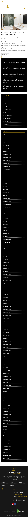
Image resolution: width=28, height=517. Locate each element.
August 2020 (6, 318)
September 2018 (7, 385)
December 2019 (7, 341)
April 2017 (5, 435)
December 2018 (7, 376)
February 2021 (6, 300)
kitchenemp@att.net (21, 496)
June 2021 (5, 289)
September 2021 (7, 280)
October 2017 (6, 417)
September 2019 (7, 350)
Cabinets (3, 482)
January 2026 (6, 151)
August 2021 (6, 283)
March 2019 (5, 367)
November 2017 (7, 414)
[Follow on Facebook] (15, 504)
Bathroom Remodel (8, 98)
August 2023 (6, 213)
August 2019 (6, 353)
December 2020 (7, 306)
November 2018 (7, 379)
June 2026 (5, 137)
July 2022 (5, 251)
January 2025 (6, 163)
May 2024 (5, 186)
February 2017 (6, 440)
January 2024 (6, 198)
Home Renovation (7, 106)
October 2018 (6, 382)
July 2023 (5, 215)
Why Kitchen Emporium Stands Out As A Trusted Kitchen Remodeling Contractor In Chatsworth (13, 86)
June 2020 (5, 324)
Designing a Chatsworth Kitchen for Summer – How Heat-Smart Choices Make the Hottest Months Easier (14, 68)
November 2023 (7, 204)
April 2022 (5, 259)
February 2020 (6, 335)
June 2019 (5, 359)
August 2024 (6, 178)
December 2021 (7, 271)
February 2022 (6, 265)
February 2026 (6, 148)
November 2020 (7, 309)
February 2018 (6, 405)
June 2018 (5, 394)
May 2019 (5, 362)
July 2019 (5, 356)
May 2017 (5, 432)
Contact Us (12, 485)
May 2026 (5, 140)
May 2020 (5, 327)
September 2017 (7, 420)
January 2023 (6, 233)
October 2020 (6, 312)
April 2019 (5, 364)
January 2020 (6, 338)
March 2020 (6, 332)
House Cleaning (7, 109)
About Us (3, 485)
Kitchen (4, 112)
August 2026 (6, 134)
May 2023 (5, 221)
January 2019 (6, 373)
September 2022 (7, 245)
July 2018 (5, 391)
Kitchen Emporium (7, 115)
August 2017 (6, 423)
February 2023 (6, 230)
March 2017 (5, 438)
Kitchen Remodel (7, 121)
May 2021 (5, 291)
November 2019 (7, 344)
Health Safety (6, 103)
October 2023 (6, 207)
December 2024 (7, 166)
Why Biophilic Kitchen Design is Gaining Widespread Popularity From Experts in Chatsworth (13, 80)
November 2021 (7, 274)
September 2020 (7, 315)
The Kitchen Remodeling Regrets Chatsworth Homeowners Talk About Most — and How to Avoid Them (13, 74)
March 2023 (6, 227)
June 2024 (5, 183)
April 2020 (5, 329)
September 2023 (7, 210)
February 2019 (6, 370)
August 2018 (6, 388)
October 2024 (6, 172)
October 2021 (6, 277)
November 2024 (7, 169)
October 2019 (6, 347)
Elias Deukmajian (6, 37)
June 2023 (5, 218)
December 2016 (7, 446)
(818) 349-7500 (24, 2)
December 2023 (7, 201)
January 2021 (6, 303)
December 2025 (7, 154)
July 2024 (5, 180)
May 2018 (5, 397)
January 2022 (6, 268)
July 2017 (5, 426)
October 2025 (6, 160)
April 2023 (5, 224)
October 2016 (6, 452)
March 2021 (5, 297)
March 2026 (6, 145)
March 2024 (6, 192)
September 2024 (7, 175)
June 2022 (5, 253)
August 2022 (6, 248)
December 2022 (7, 236)
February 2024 (6, 195)
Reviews (20, 482)
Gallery (11, 482)
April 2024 (5, 189)
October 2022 (6, 242)
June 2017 (5, 429)
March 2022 (6, 262)
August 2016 (6, 458)
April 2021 (5, 294)
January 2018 (6, 408)
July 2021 (5, 286)
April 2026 (5, 142)
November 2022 (7, 239)
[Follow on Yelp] (13, 504)
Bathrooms (5, 101)
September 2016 (7, 455)
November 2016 (7, 449)
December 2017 (7, 411)
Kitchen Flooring (7, 118)
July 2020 (5, 321)
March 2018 (5, 402)
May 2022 (5, 256)
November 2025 (7, 157)
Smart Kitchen (6, 124)
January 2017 (6, 443)
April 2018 (5, 400)
